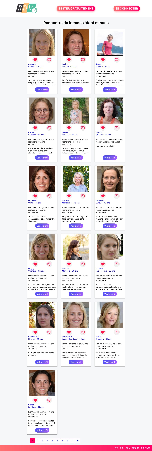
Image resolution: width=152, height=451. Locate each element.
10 (77, 440)
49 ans (82, 339)
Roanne (31, 66)
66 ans (41, 134)
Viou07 (99, 132)
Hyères (31, 339)
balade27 (100, 200)
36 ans (106, 66)
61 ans (108, 339)
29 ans (75, 271)
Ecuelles (65, 134)
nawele (65, 268)
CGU (122, 448)
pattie (98, 336)
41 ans (38, 203)
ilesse (98, 64)
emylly (31, 268)
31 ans (74, 66)
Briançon (100, 339)
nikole (31, 132)
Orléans (99, 134)
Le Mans (32, 407)
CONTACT (145, 448)
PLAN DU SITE (132, 448)
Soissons (32, 134)
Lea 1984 (32, 200)
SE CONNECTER (126, 8)
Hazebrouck (101, 271)
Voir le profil (42, 89)
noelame (32, 64)
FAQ (116, 448)
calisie (65, 132)
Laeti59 (99, 268)
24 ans (40, 66)
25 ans (112, 271)
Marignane (66, 203)
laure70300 (67, 336)
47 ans (107, 203)
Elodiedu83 (33, 336)
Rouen (98, 66)
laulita (65, 64)
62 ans (77, 203)
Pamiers (65, 66)
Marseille (66, 271)
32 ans (41, 271)
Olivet (30, 203)
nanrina (65, 200)
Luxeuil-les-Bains (69, 339)
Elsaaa (31, 404)
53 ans (108, 134)
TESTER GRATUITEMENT (76, 8)
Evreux (99, 203)
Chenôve (32, 271)
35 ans (74, 134)
